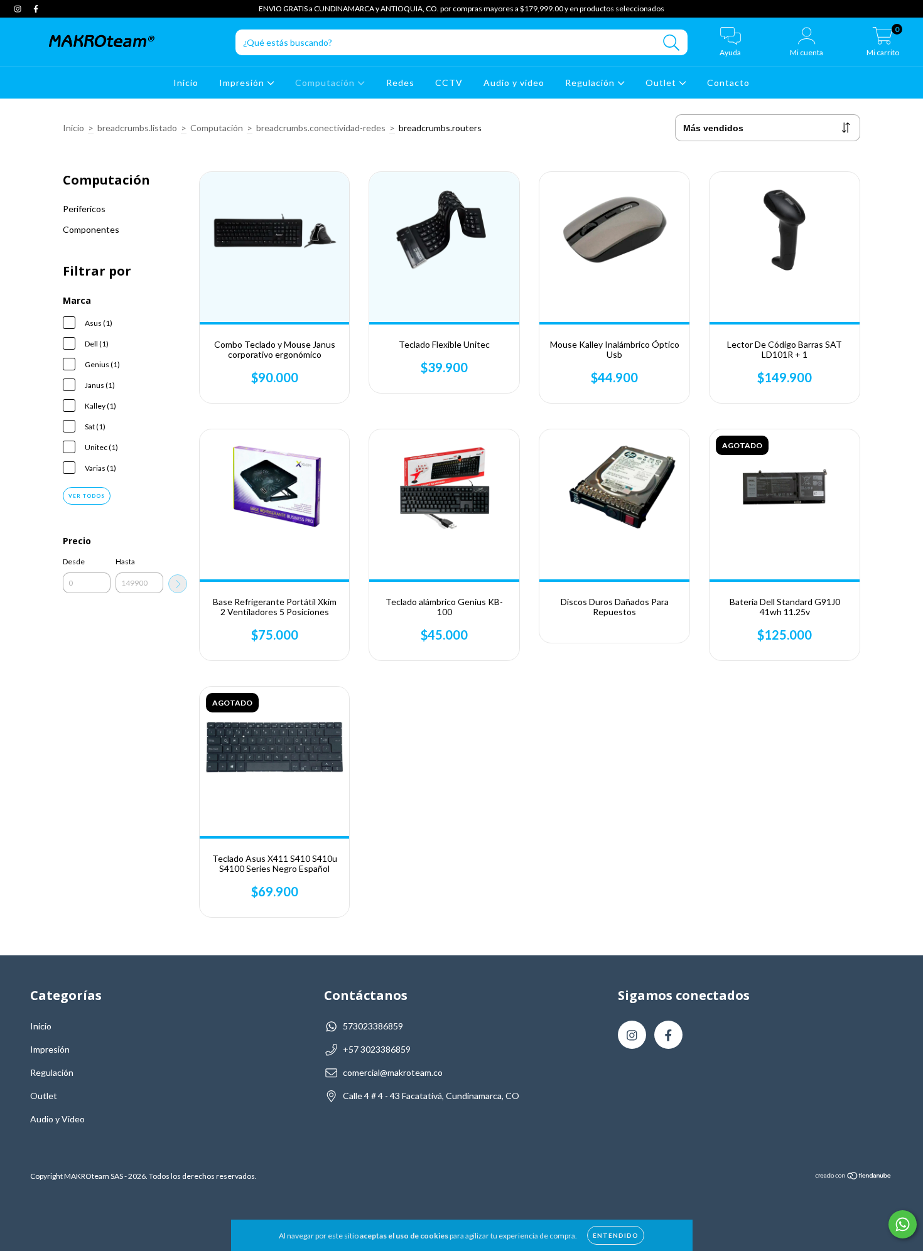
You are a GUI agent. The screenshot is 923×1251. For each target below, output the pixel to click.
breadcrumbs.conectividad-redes (321, 127)
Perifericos (84, 208)
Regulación (591, 82)
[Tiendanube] (853, 1177)
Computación (326, 82)
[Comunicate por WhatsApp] (902, 1224)
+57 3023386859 (377, 1049)
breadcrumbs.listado (137, 127)
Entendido (616, 1235)
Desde (74, 561)
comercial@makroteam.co (393, 1072)
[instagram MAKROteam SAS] (18, 8)
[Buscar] (671, 43)
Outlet (662, 82)
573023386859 (373, 1026)
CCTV (449, 82)
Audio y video (513, 82)
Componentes (91, 229)
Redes (400, 82)
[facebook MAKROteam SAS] (36, 8)
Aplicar (177, 583)
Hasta (125, 561)
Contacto (728, 82)
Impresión (243, 82)
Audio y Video (57, 1119)
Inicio (185, 82)
